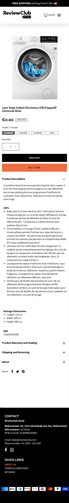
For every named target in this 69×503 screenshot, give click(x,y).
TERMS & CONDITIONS (16, 468)
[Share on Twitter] (17, 371)
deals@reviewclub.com (24, 440)
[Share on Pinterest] (23, 371)
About (5, 362)
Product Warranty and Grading (19, 343)
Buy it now (34, 167)
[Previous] (8, 40)
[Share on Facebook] (12, 371)
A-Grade (23, 132)
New (52, 132)
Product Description (13, 179)
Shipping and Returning (15, 352)
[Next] (16, 40)
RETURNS (10, 472)
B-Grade (37, 132)
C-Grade (8, 132)
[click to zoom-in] (61, 40)
